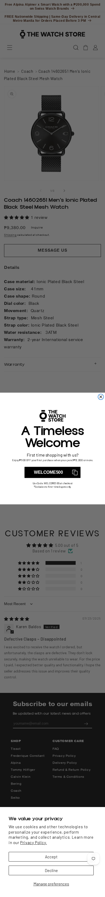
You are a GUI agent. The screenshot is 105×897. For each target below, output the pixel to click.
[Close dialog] (101, 397)
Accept (51, 856)
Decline (51, 870)
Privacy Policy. (33, 842)
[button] (52, 472)
